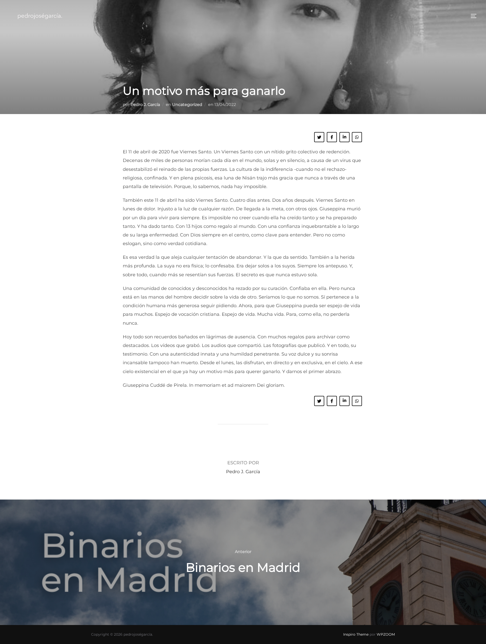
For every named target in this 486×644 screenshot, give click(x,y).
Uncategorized (187, 104)
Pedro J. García (145, 104)
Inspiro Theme (356, 634)
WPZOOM (386, 634)
